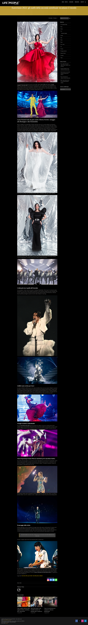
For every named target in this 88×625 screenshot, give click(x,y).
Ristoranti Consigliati (64, 33)
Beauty (61, 26)
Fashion (18, 582)
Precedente (51, 18)
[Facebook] (51, 580)
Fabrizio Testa (20, 586)
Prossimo (55, 18)
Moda (20, 582)
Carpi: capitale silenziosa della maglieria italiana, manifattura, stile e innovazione (23, 610)
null (61, 46)
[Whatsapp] (56, 580)
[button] (85, 2)
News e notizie (62, 44)
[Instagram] (48, 580)
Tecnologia (62, 55)
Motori (61, 39)
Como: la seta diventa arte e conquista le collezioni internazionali (50, 610)
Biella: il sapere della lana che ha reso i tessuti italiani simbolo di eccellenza (65, 81)
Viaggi (61, 57)
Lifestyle (62, 35)
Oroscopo (62, 48)
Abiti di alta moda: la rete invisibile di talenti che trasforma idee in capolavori (36, 610)
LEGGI (7, 623)
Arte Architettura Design (64, 24)
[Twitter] (53, 580)
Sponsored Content (63, 53)
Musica (61, 42)
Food (61, 31)
